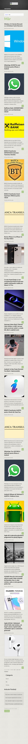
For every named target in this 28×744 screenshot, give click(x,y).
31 (19, 669)
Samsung (7, 685)
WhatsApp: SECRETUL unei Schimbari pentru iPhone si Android (12, 67)
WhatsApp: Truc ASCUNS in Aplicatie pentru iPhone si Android (12, 453)
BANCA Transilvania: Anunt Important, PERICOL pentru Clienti (12, 195)
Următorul (6, 671)
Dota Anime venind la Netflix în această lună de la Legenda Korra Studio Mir (14, 695)
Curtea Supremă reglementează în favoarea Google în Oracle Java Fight (13, 698)
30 (17, 669)
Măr (6, 681)
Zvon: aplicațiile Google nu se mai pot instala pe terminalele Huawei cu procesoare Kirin (14, 701)
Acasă (6, 14)
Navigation (7, 8)
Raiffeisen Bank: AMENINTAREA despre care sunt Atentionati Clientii (13, 109)
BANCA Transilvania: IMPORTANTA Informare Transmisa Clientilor (11, 152)
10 (14, 669)
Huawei (7, 678)
